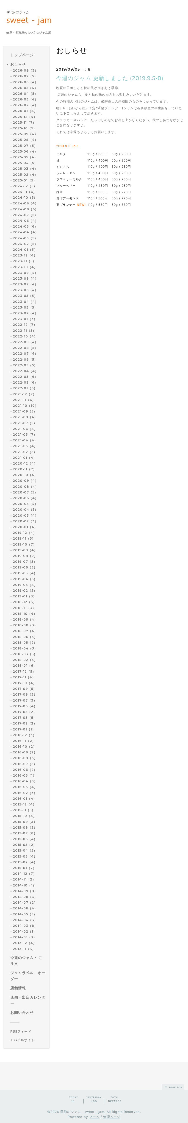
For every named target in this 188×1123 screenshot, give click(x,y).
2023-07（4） (25, 284)
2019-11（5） (24, 538)
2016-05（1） (24, 775)
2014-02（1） (25, 931)
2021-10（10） (25, 406)
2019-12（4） (24, 533)
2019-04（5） (25, 579)
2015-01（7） (24, 868)
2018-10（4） (25, 614)
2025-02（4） (25, 175)
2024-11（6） (24, 192)
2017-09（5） (25, 689)
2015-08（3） (25, 827)
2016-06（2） (25, 770)
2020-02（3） (25, 521)
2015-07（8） (25, 833)
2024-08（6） (25, 209)
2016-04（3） (25, 781)
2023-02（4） (25, 313)
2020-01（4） (25, 527)
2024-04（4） (26, 232)
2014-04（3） (25, 920)
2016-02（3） (25, 793)
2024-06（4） (25, 221)
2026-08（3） (25, 70)
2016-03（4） (25, 787)
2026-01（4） (25, 111)
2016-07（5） (25, 764)
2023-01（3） (25, 319)
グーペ (94, 1117)
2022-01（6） (25, 388)
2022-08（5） (25, 348)
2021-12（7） (24, 394)
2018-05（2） (25, 643)
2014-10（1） (24, 885)
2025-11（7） (24, 122)
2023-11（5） (24, 261)
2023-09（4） (25, 273)
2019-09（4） (25, 550)
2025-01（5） (25, 180)
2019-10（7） (24, 544)
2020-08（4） (26, 487)
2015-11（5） (24, 810)
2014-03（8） (25, 926)
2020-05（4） (25, 504)
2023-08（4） (25, 278)
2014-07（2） (25, 902)
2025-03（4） (25, 169)
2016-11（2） (24, 741)
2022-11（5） (24, 331)
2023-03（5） (25, 307)
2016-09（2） (25, 752)
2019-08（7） (25, 556)
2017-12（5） (24, 671)
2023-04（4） (25, 302)
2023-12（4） (25, 255)
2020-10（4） (25, 475)
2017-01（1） (24, 729)
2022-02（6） (25, 382)
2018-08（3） (25, 625)
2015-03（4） (25, 856)
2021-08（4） (25, 417)
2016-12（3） (24, 735)
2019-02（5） (25, 590)
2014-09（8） (25, 891)
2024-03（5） (25, 238)
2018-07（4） (25, 631)
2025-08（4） (25, 140)
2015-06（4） (25, 839)
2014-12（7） (24, 874)
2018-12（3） (24, 602)
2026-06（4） (25, 82)
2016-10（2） (24, 746)
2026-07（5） (25, 76)
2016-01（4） (25, 799)
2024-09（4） (25, 203)
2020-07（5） (25, 492)
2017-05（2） (25, 712)
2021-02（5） (25, 452)
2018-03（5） (25, 654)
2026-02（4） (25, 105)
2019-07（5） (25, 562)
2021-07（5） (25, 423)
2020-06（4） (25, 498)
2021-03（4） (25, 446)
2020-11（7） (24, 469)
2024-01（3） (25, 250)
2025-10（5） (25, 128)
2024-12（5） (25, 186)
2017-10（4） (24, 683)
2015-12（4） (24, 804)
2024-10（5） (25, 197)
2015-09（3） (25, 822)
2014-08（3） (25, 897)
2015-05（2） (25, 845)
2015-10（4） (24, 816)
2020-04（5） (25, 509)
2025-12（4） (25, 117)
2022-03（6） (25, 377)
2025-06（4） (25, 151)
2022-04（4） (25, 371)
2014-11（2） (24, 879)
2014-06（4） (25, 908)
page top (175, 1087)
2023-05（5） (25, 296)
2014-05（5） (25, 914)
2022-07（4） (25, 353)
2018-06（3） (25, 637)
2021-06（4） (25, 429)
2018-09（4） (25, 619)
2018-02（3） (25, 660)
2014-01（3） (25, 937)
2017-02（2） (25, 723)
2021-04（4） (25, 440)
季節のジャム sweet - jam (82, 1112)
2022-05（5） (25, 365)
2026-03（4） (25, 99)
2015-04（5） (25, 850)
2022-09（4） (25, 342)
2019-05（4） (25, 573)
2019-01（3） (24, 596)
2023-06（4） (25, 290)
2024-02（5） (25, 244)
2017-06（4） (25, 706)
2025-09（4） (25, 134)
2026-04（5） (25, 94)
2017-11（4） (24, 677)
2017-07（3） (25, 700)
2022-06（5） (25, 359)
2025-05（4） (25, 157)
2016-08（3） (25, 758)
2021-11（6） (24, 400)
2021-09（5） (25, 411)
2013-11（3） (24, 949)
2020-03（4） (25, 515)
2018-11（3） (24, 608)
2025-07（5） (25, 146)
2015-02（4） (25, 862)
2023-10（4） (25, 267)
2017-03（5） (25, 718)
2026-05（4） (25, 88)
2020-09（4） (25, 481)
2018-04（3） (25, 648)
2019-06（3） (25, 567)
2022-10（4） (25, 336)
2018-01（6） (25, 665)
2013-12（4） (24, 943)
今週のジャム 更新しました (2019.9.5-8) (109, 78)
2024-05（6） (25, 226)
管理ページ (111, 1117)
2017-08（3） (25, 694)
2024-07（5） (25, 215)
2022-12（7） (25, 325)
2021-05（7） (25, 434)
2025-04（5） (25, 163)
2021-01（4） (25, 458)
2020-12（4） (25, 463)
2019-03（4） (25, 585)
